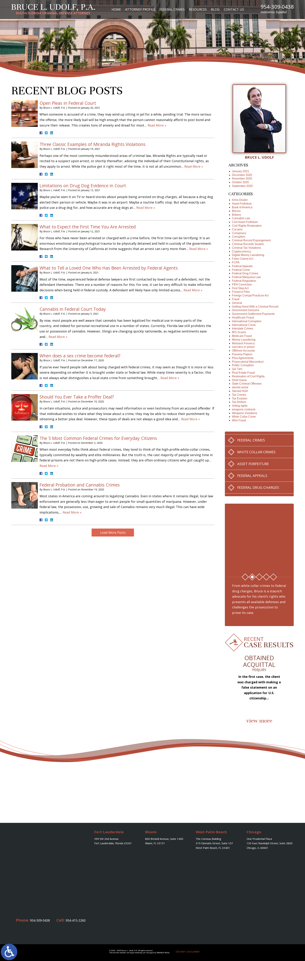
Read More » (157, 125)
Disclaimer (193, 951)
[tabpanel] (259, 537)
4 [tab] (266, 576)
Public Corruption (243, 365)
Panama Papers (242, 354)
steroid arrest (240, 387)
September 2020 (242, 185)
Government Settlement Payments (253, 313)
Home (116, 9)
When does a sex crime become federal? (80, 356)
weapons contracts (243, 409)
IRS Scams (239, 332)
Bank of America (242, 207)
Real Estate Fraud (243, 372)
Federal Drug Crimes (245, 273)
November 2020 (242, 178)
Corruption (238, 236)
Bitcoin (236, 211)
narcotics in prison (243, 346)
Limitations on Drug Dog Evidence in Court (83, 185)
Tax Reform (239, 401)
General (237, 302)
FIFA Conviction (242, 284)
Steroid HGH (240, 391)
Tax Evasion (239, 398)
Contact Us (234, 9)
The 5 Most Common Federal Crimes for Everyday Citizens (98, 438)
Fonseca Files (241, 291)
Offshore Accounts (243, 350)
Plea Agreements (242, 357)
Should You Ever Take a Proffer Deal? (77, 397)
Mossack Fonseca (243, 343)
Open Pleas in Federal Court (68, 103)
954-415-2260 (75, 920)
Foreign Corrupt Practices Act (250, 295)
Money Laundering (243, 339)
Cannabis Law (241, 218)
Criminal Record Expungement (251, 240)
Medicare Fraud (242, 335)
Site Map (180, 951)
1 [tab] (245, 576)
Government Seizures (245, 310)
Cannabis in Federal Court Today (73, 309)
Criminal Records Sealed (248, 244)
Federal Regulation (244, 280)
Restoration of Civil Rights (248, 376)
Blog (215, 9)
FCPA (236, 262)
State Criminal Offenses (247, 383)
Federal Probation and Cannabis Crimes (80, 485)
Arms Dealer (240, 199)
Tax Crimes (239, 394)
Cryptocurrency (241, 251)
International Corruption (246, 321)
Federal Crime (241, 269)
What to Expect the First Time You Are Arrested (88, 227)
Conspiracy (239, 233)
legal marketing (136, 953)
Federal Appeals (242, 266)
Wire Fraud (239, 420)
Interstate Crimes (242, 328)
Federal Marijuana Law (246, 277)
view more (259, 720)
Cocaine (237, 229)
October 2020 (240, 182)
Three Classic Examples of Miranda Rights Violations (92, 144)
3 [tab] (259, 576)
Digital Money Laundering (248, 255)
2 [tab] (252, 576)
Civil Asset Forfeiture (245, 221)
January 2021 (240, 171)
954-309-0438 (277, 9)
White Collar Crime (244, 416)
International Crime (244, 324)
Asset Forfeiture (242, 203)
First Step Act (240, 288)
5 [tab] (273, 576)
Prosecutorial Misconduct (248, 361)
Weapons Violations (244, 413)
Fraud (235, 299)
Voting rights (239, 405)
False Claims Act (242, 258)
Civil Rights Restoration (247, 225)
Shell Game (239, 380)
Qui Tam (237, 368)
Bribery (236, 214)
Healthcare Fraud (243, 317)
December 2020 (242, 174)
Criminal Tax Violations (246, 247)
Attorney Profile (140, 9)
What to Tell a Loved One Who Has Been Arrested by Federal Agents (109, 268)
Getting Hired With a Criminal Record (255, 306)
